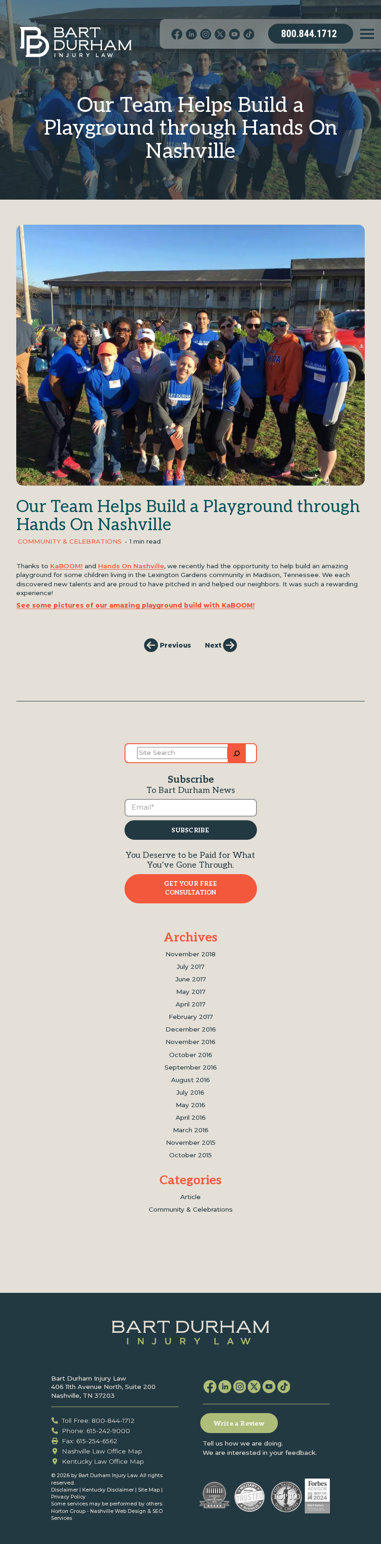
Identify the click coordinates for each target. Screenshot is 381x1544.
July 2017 (190, 966)
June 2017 (191, 979)
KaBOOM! (66, 566)
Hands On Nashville (131, 566)
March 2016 (191, 1130)
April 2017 (190, 1004)
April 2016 (191, 1117)
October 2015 (190, 1155)
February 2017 (191, 1016)
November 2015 (191, 1142)
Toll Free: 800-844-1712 (98, 1420)
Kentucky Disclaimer (108, 1490)
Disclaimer (64, 1490)
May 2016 (190, 1105)
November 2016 (190, 1041)
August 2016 (190, 1079)
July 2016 (190, 1092)
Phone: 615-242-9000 (96, 1430)
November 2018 (190, 954)
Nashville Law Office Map (102, 1451)
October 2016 (190, 1054)
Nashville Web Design (118, 1511)
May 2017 (190, 991)
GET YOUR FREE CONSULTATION (190, 888)
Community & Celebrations (70, 541)
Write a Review (239, 1423)
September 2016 (190, 1067)
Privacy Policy (68, 1497)
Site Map (149, 1490)
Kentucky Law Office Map (103, 1461)
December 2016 (190, 1029)
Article (190, 1196)
